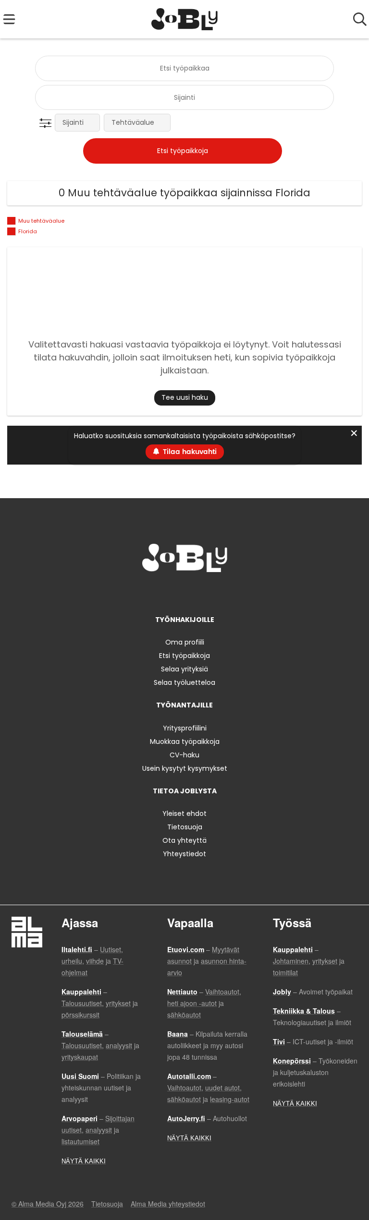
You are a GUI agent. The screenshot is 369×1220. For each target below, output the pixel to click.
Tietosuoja (184, 827)
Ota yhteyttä (184, 840)
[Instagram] (170, 592)
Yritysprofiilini (185, 728)
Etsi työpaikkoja (184, 655)
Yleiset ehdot (184, 813)
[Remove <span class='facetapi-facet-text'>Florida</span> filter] (11, 231)
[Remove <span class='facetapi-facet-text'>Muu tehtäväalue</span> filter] (11, 221)
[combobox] (184, 68)
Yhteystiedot (184, 854)
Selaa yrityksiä (184, 669)
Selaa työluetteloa (184, 682)
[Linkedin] (186, 592)
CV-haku (184, 755)
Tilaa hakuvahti (190, 451)
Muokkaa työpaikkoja (185, 741)
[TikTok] (202, 592)
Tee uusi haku (184, 397)
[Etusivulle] (184, 19)
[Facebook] (154, 592)
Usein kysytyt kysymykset (184, 768)
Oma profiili (184, 642)
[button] (47, 123)
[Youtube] (216, 592)
